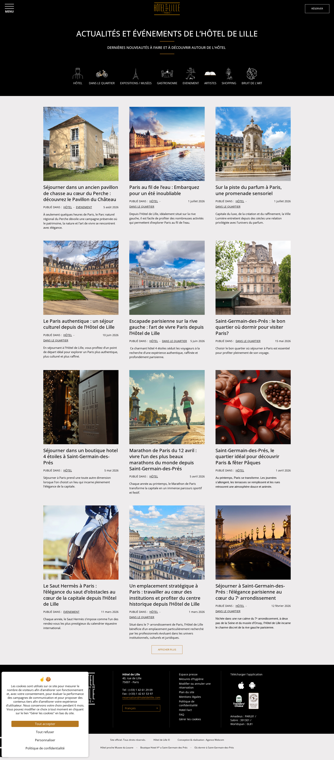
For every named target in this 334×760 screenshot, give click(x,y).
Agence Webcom (215, 739)
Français (130, 708)
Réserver (317, 8)
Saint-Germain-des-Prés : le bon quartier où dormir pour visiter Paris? (250, 327)
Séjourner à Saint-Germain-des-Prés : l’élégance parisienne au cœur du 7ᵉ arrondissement (250, 592)
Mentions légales (190, 697)
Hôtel (67, 207)
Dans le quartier (141, 206)
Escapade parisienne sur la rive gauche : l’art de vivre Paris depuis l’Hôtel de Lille (166, 327)
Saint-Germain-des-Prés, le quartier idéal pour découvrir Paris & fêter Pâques (247, 456)
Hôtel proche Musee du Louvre (116, 747)
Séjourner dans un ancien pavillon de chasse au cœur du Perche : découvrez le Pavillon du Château (80, 193)
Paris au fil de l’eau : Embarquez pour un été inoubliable (164, 190)
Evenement (84, 207)
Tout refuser (45, 732)
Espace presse (188, 674)
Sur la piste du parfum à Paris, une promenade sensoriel (249, 190)
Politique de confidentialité (188, 703)
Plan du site (186, 692)
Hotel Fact (185, 710)
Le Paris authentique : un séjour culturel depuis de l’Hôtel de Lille (79, 324)
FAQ (181, 714)
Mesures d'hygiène (191, 679)
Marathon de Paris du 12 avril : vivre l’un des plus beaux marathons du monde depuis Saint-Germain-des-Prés (163, 459)
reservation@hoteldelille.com (141, 697)
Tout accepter (45, 724)
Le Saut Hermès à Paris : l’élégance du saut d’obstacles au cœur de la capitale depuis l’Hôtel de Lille (79, 595)
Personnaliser (45, 740)
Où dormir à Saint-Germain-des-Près (214, 747)
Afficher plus (167, 649)
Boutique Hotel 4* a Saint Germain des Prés (163, 747)
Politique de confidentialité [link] (45, 748)
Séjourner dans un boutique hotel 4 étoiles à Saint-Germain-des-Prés (80, 456)
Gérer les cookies (190, 719)
